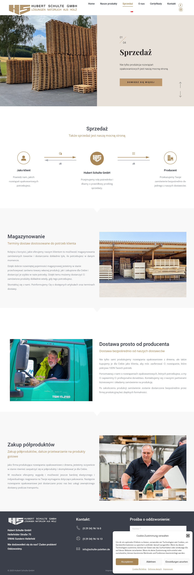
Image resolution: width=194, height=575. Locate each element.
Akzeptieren (127, 561)
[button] (187, 535)
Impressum (168, 569)
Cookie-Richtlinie (139, 569)
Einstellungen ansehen (177, 561)
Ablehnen (151, 561)
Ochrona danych (155, 569)
